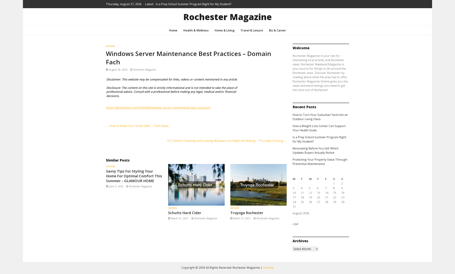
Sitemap (268, 268)
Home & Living (224, 30)
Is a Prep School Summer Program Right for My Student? (193, 4)
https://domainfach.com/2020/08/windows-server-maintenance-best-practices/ (158, 108)
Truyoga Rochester (246, 212)
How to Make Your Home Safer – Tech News (137, 126)
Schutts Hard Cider (184, 212)
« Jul (295, 224)
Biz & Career (277, 30)
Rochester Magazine (227, 17)
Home (173, 30)
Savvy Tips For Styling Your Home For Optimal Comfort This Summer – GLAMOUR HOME (134, 176)
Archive (110, 46)
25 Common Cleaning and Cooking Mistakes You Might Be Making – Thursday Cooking (227, 141)
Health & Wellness (196, 30)
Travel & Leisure (251, 30)
